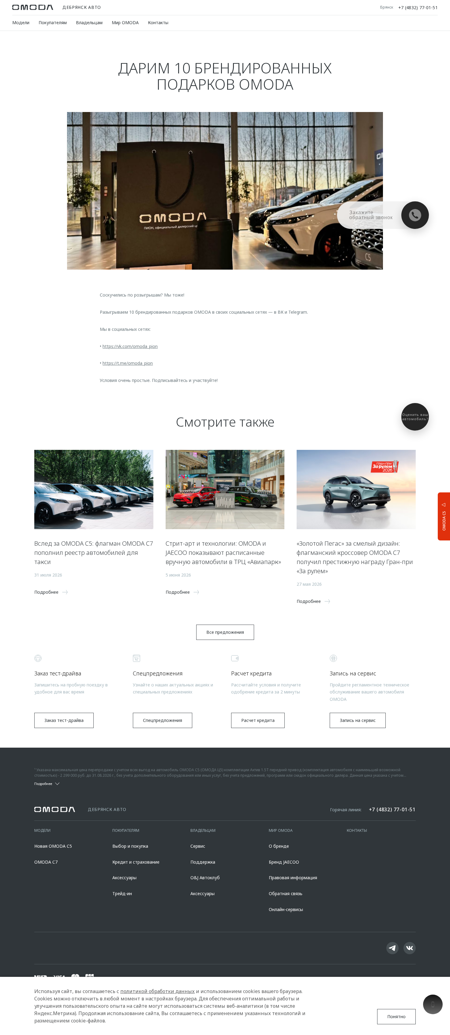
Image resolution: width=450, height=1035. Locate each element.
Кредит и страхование (135, 862)
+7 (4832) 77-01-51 (418, 7)
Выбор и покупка (130, 846)
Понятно (396, 1016)
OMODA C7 (46, 862)
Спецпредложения (162, 720)
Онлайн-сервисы (286, 909)
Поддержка (202, 862)
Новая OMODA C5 (53, 846)
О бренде (279, 846)
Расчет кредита (258, 720)
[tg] (392, 948)
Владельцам (89, 22)
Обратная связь (285, 893)
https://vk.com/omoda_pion (130, 346)
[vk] (409, 948)
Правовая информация (293, 877)
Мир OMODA (125, 22)
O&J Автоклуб (205, 877)
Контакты (158, 22)
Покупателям (53, 22)
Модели (20, 22)
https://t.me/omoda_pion (128, 363)
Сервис (197, 846)
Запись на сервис (358, 720)
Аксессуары (124, 877)
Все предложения (225, 632)
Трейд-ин (122, 893)
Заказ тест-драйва (64, 720)
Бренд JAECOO (284, 862)
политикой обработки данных (157, 991)
